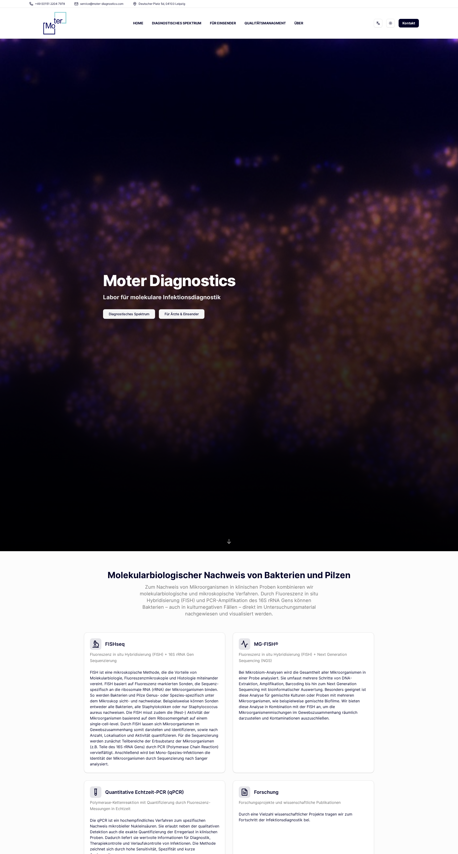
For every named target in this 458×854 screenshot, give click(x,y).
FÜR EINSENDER (223, 23)
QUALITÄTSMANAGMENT (265, 23)
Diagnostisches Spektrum (129, 314)
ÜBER (298, 23)
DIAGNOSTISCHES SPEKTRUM (176, 23)
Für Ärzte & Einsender (182, 314)
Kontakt (408, 23)
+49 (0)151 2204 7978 (50, 3)
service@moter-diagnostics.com (101, 3)
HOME (138, 23)
